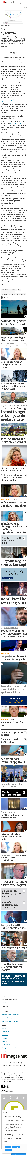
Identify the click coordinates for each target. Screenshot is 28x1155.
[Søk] (21, 3)
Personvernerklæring (8, 1044)
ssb (19, 289)
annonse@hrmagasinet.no (9, 1018)
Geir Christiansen (7, 1003)
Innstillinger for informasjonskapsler (18, 1154)
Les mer (15, 1081)
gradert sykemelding (16, 123)
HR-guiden (5, 1041)
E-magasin (5, 1035)
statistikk (13, 289)
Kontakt (4, 1028)
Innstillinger (8, 1150)
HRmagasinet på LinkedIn (9, 1048)
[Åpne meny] (26, 2)
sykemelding (21, 294)
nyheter (4, 292)
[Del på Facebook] (11, 53)
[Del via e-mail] (16, 53)
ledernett (5, 289)
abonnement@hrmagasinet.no (11, 1021)
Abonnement (5, 1032)
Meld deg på (8, 578)
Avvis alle (8, 1147)
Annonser (4, 1038)
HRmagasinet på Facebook (9, 1051)
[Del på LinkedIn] (14, 53)
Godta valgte (16, 1147)
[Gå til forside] (9, 3)
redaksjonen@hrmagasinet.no (10, 1015)
